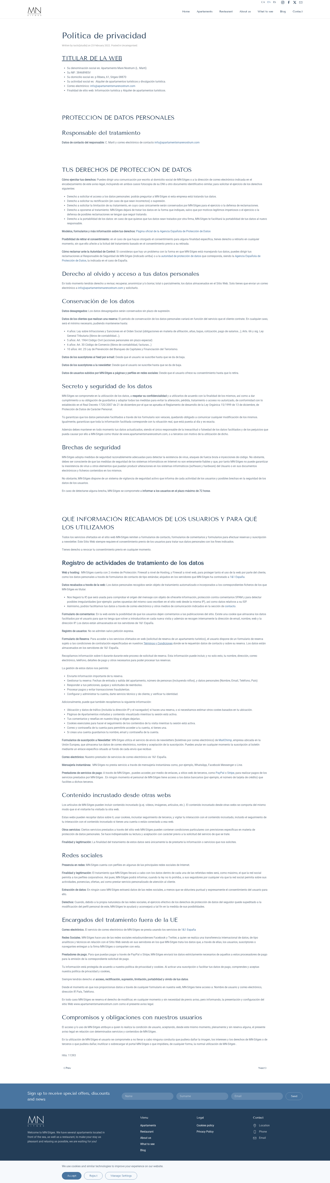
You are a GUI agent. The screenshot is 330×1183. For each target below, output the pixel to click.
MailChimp (225, 740)
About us (245, 11)
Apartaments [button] (205, 11)
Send (294, 1096)
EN (269, 2)
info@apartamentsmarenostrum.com (112, 86)
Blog (283, 11)
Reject (93, 1175)
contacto (230, 606)
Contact (298, 11)
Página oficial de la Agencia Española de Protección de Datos (173, 231)
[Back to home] (35, 11)
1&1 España (237, 577)
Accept (71, 1175)
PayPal (220, 772)
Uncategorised (129, 45)
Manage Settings (121, 1175)
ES (274, 2)
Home (186, 11)
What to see (265, 11)
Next (261, 1068)
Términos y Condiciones (158, 643)
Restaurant (226, 11)
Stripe (230, 772)
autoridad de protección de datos (181, 256)
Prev (68, 1068)
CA (263, 2)
